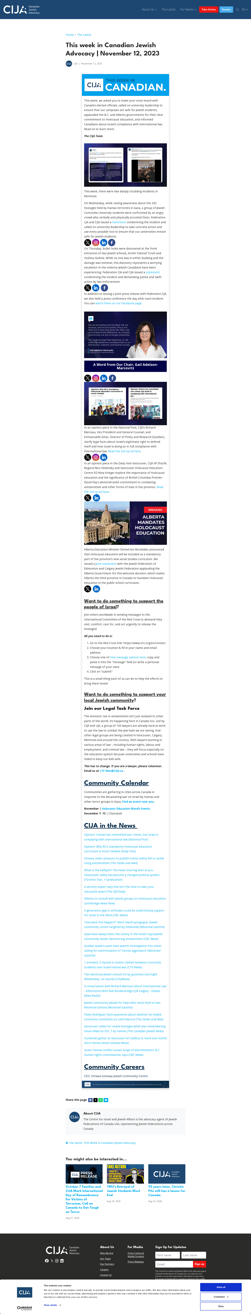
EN (244, 9)
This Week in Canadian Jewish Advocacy (110, 1143)
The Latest (168, 9)
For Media (187, 9)
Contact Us (106, 1275)
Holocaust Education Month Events (126, 809)
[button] (237, 9)
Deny (221, 1306)
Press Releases (136, 1261)
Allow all (221, 1287)
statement (119, 222)
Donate (226, 9)
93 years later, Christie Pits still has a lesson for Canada (166, 1191)
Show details (50, 1305)
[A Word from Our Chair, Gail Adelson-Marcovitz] (125, 366)
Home (70, 35)
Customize (219, 1297)
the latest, (76, 1143)
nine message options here (128, 657)
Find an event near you (138, 802)
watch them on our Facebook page (118, 303)
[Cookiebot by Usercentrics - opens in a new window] (24, 1308)
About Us (148, 9)
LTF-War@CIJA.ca (111, 771)
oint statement (106, 564)
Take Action (209, 9)
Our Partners (107, 1264)
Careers (104, 1269)
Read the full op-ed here (124, 451)
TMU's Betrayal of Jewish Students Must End (123, 1191)
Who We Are (106, 1253)
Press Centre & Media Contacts (136, 1255)
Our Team (105, 1258)
